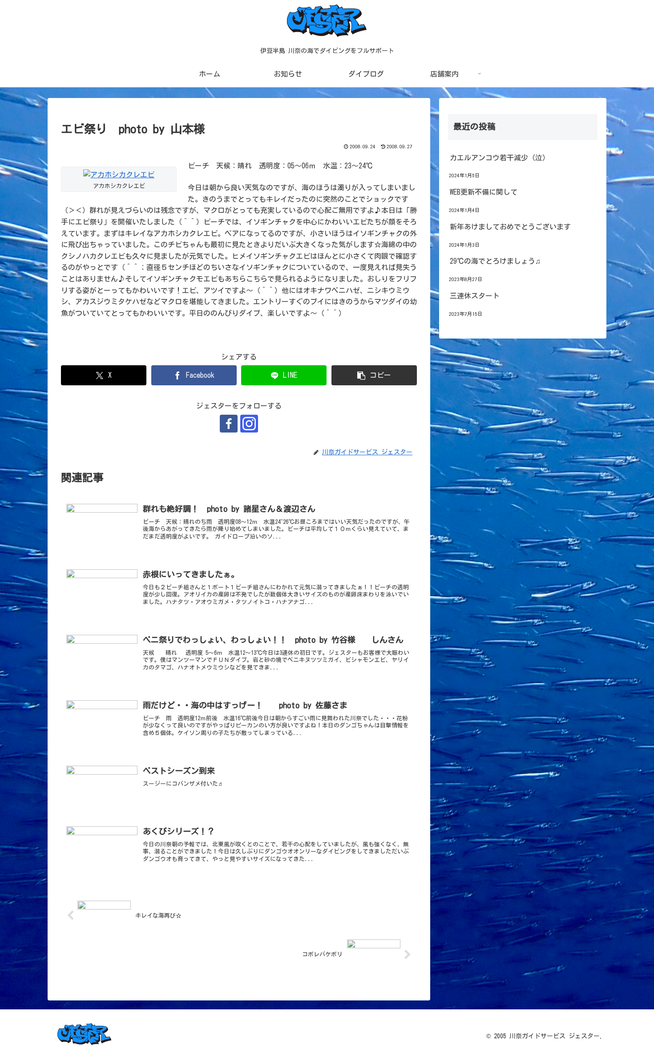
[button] (374, 375)
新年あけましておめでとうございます (510, 226)
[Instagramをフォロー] (249, 424)
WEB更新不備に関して (483, 192)
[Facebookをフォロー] (229, 424)
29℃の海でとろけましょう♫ (495, 261)
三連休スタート (475, 295)
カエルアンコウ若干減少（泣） (499, 157)
